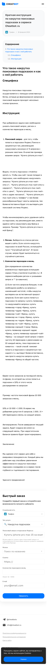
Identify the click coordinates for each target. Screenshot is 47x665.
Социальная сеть (9, 510)
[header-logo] (12, 4)
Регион (5, 547)
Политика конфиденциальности (14, 633)
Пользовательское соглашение (14, 637)
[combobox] (4, 551)
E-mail (5, 581)
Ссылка (5, 557)
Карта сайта (7, 640)
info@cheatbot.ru (14, 625)
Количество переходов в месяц (14, 568)
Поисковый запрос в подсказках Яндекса (18, 530)
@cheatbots (12, 619)
